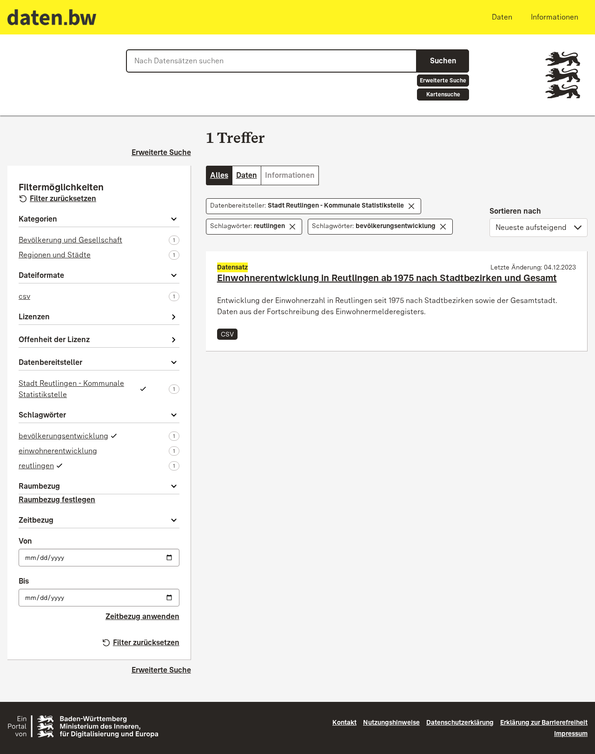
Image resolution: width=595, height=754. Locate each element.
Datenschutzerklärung (460, 722)
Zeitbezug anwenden (142, 616)
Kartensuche (443, 94)
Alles (219, 175)
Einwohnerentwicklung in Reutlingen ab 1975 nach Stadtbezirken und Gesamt (387, 277)
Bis (24, 581)
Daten (246, 175)
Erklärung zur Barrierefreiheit (544, 722)
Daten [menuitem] (502, 17)
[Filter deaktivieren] (411, 206)
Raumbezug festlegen (57, 499)
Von (25, 541)
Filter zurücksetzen (63, 198)
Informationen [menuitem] (554, 17)
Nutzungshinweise (391, 722)
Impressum (571, 733)
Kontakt (344, 722)
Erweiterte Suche (443, 80)
